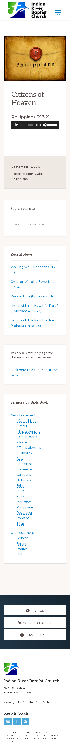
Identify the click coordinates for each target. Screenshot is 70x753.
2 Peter (22, 442)
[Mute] (45, 125)
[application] (35, 125)
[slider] (52, 124)
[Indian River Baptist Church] (28, 11)
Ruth (21, 554)
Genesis (22, 538)
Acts (20, 458)
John (20, 485)
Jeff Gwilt (35, 173)
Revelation (25, 512)
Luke (20, 491)
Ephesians (24, 469)
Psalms (22, 549)
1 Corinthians (26, 420)
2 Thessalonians (29, 448)
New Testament (23, 415)
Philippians (19, 179)
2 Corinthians (27, 437)
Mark (20, 496)
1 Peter (22, 426)
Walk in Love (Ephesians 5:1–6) (33, 296)
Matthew (24, 502)
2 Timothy (24, 453)
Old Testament (22, 533)
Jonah (21, 543)
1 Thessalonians (28, 431)
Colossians (24, 464)
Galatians (24, 475)
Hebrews (24, 480)
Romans (23, 518)
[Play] (16, 125)
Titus (20, 523)
